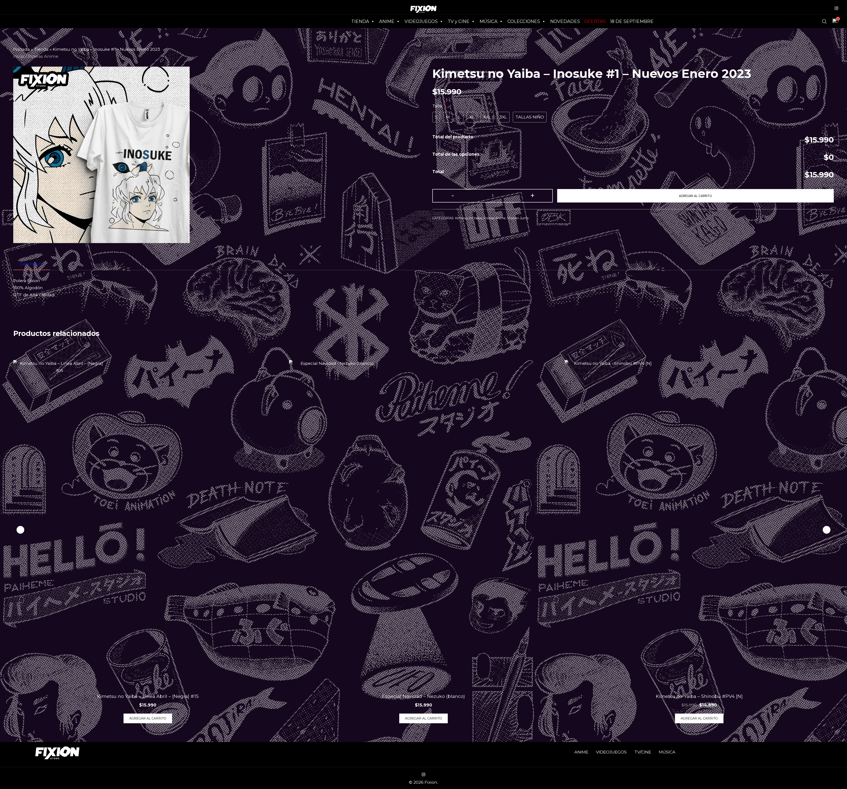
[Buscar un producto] (824, 21)
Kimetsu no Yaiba (468, 218)
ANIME (581, 752)
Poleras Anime (43, 56)
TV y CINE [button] (458, 21)
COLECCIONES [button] (524, 21)
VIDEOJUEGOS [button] (421, 21)
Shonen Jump (518, 218)
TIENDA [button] (360, 21)
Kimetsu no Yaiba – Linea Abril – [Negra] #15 (148, 696)
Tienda (41, 49)
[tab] (31, 264)
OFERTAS (595, 21)
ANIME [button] (386, 21)
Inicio (18, 56)
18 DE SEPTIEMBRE (632, 21)
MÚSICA (488, 21)
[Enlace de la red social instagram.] (836, 7)
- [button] (452, 195)
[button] (826, 530)
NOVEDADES (565, 21)
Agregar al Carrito (695, 196)
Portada (21, 49)
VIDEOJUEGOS (611, 752)
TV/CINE (642, 752)
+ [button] (532, 195)
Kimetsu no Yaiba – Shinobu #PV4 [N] (699, 696)
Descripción (31, 264)
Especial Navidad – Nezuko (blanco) (423, 696)
